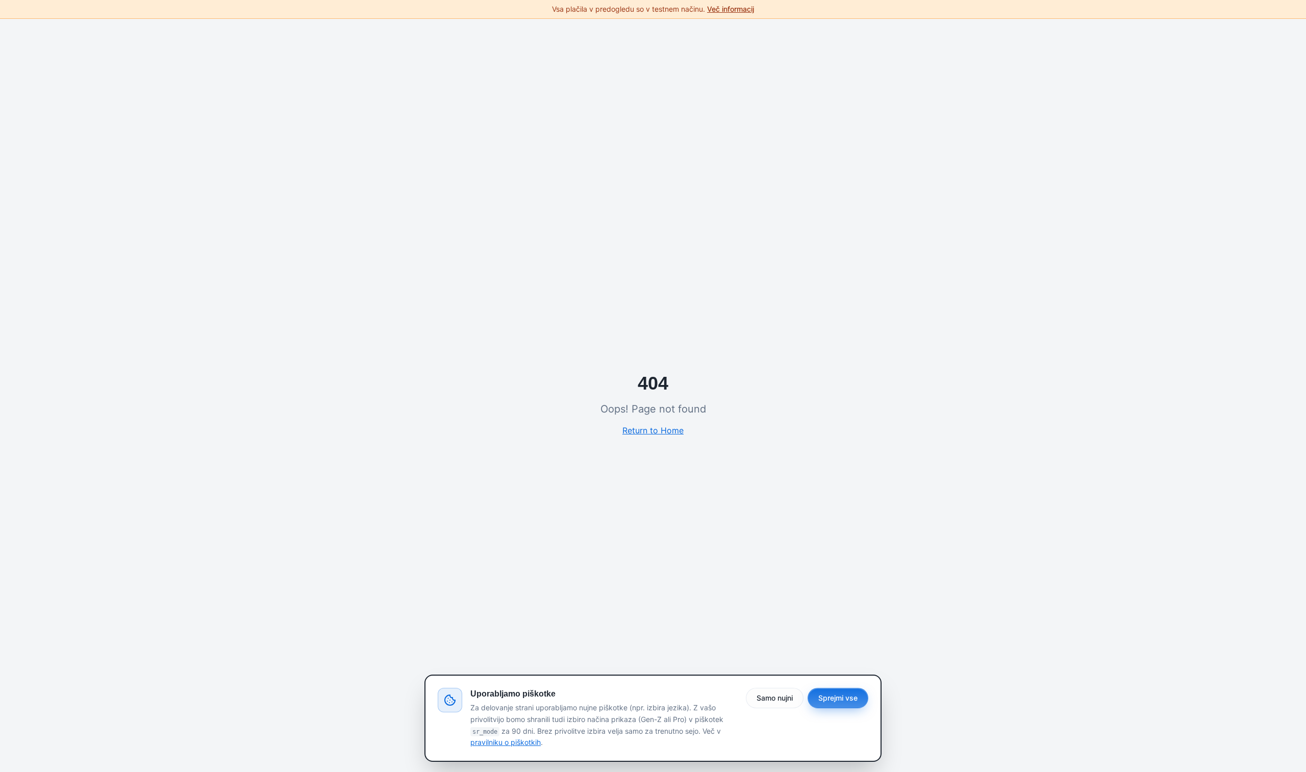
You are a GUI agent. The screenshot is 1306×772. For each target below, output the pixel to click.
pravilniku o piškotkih (505, 742)
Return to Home (653, 430)
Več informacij (730, 9)
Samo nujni (775, 697)
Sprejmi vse (838, 697)
